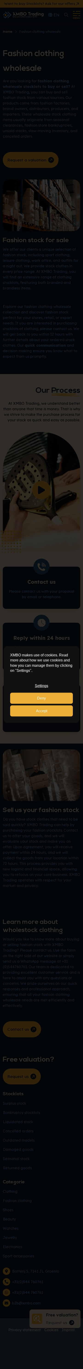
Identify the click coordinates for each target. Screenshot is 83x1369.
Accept (41, 711)
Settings (41, 686)
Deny (41, 698)
